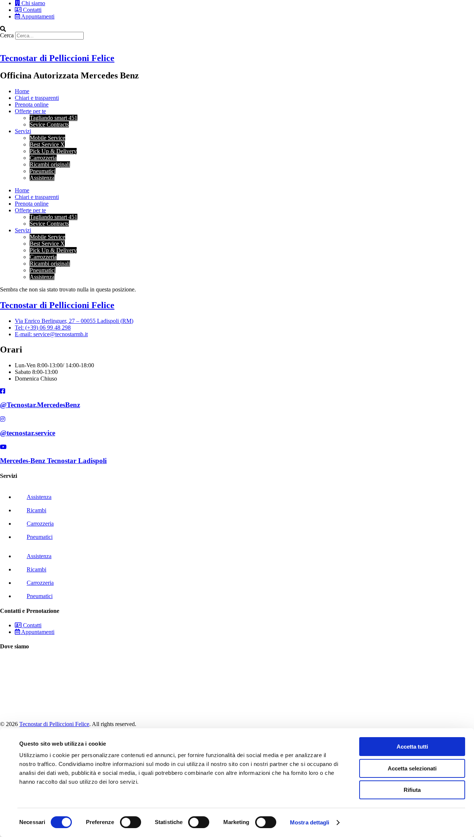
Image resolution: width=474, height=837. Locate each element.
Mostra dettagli (310, 822)
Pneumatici (43, 171)
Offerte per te (30, 111)
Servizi (23, 131)
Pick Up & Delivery (53, 151)
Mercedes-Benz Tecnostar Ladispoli (53, 461)
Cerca (7, 35)
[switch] (130, 822)
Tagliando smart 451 (53, 118)
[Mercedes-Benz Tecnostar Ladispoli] (3, 447)
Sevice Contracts (49, 124)
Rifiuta (412, 790)
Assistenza (42, 178)
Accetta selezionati (412, 768)
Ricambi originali (50, 164)
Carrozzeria (43, 158)
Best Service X (47, 144)
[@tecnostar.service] (2, 419)
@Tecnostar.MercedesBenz (40, 405)
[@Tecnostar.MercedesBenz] (2, 391)
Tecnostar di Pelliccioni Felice (57, 58)
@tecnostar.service (27, 433)
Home (22, 91)
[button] (237, 29)
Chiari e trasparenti (37, 98)
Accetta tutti (412, 746)
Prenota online (32, 104)
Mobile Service (47, 138)
